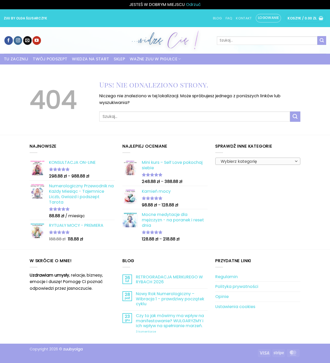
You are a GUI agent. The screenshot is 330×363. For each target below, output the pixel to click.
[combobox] (257, 161)
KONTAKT (244, 18)
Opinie (222, 297)
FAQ (229, 18)
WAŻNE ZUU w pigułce (153, 59)
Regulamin (226, 277)
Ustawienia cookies (235, 307)
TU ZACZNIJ (16, 59)
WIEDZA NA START (90, 59)
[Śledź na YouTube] (36, 40)
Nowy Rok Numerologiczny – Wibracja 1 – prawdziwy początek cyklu (170, 298)
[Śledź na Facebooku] (8, 40)
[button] (268, 18)
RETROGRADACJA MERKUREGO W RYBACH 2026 (169, 280)
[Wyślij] (321, 40)
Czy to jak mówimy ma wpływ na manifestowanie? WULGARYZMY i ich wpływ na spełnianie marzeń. (170, 320)
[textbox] (256, 161)
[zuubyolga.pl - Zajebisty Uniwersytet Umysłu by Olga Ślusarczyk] (165, 40)
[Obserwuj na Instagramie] (18, 40)
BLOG (217, 18)
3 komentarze (159, 332)
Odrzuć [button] (193, 4)
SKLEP (119, 59)
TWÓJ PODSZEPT (50, 59)
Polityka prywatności (236, 286)
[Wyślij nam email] (27, 40)
